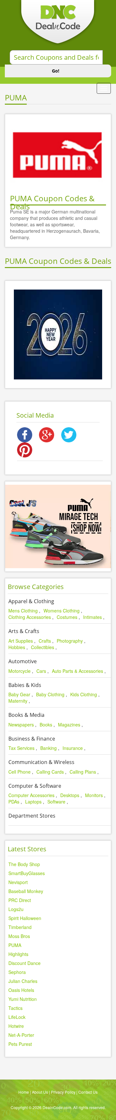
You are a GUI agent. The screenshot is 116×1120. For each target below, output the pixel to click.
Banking (48, 748)
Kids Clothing (83, 694)
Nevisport (18, 882)
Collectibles (42, 647)
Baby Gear (19, 694)
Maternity (17, 701)
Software (56, 801)
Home (23, 1092)
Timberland (20, 927)
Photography (70, 641)
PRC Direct (19, 900)
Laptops (33, 801)
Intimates (92, 617)
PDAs (13, 801)
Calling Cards (50, 771)
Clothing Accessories (29, 617)
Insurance (73, 748)
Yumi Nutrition (22, 999)
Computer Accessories (31, 795)
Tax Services (21, 748)
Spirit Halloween (24, 918)
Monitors (94, 795)
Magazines (69, 724)
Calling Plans (83, 771)
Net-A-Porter (21, 1035)
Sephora (17, 972)
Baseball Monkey (25, 891)
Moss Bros (19, 936)
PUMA (14, 945)
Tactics (15, 1008)
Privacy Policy (63, 1092)
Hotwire (16, 1026)
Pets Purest (20, 1044)
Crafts (45, 641)
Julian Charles (22, 981)
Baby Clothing (50, 694)
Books (46, 724)
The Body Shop (24, 864)
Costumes (67, 617)
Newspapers (21, 724)
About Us (40, 1092)
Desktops (69, 795)
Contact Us (88, 1092)
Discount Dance (24, 963)
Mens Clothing (23, 610)
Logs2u (16, 909)
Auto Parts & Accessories (77, 671)
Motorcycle (19, 671)
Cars (41, 671)
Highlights (18, 954)
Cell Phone (19, 771)
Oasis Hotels (21, 990)
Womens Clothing (62, 610)
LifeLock (16, 1017)
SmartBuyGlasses (26, 873)
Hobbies (16, 647)
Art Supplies (20, 641)
